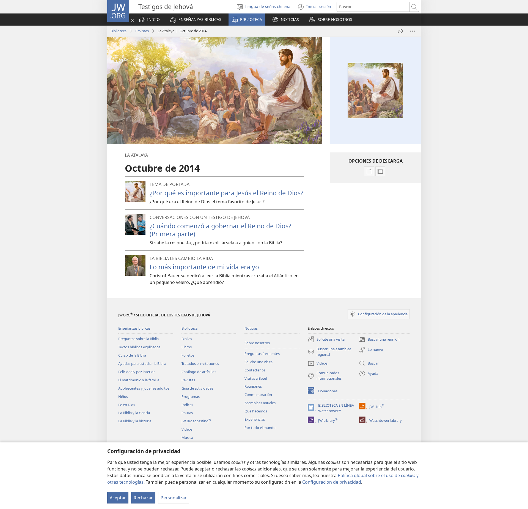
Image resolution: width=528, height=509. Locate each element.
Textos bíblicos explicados (139, 346)
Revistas (142, 30)
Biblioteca (119, 30)
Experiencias (254, 419)
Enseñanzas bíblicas (134, 328)
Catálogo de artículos (199, 371)
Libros (187, 346)
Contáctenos (254, 370)
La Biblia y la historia (134, 420)
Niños (123, 396)
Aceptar (118, 498)
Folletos (188, 355)
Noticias (251, 328)
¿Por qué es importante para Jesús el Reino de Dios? (226, 192)
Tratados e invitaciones (200, 363)
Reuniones (253, 386)
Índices (187, 404)
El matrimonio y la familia (138, 379)
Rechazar (143, 498)
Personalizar (174, 498)
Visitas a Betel (255, 378)
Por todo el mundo (260, 427)
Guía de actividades (197, 388)
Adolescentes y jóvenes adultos (143, 388)
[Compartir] (400, 31)
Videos (187, 429)
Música (187, 437)
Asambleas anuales (260, 402)
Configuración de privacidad (331, 482)
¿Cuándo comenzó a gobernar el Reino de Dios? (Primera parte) (220, 229)
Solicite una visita (258, 361)
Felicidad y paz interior (136, 371)
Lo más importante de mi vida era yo (204, 266)
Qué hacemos (255, 411)
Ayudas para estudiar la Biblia (142, 363)
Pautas (187, 412)
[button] (195, 19)
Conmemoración (258, 394)
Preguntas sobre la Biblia (138, 338)
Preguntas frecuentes (262, 353)
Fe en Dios (126, 404)
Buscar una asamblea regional (329, 351)
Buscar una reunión (379, 340)
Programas (191, 396)
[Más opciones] (412, 31)
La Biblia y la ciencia (134, 412)
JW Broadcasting (196, 420)
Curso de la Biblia (132, 355)
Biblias (187, 338)
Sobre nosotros (257, 342)
